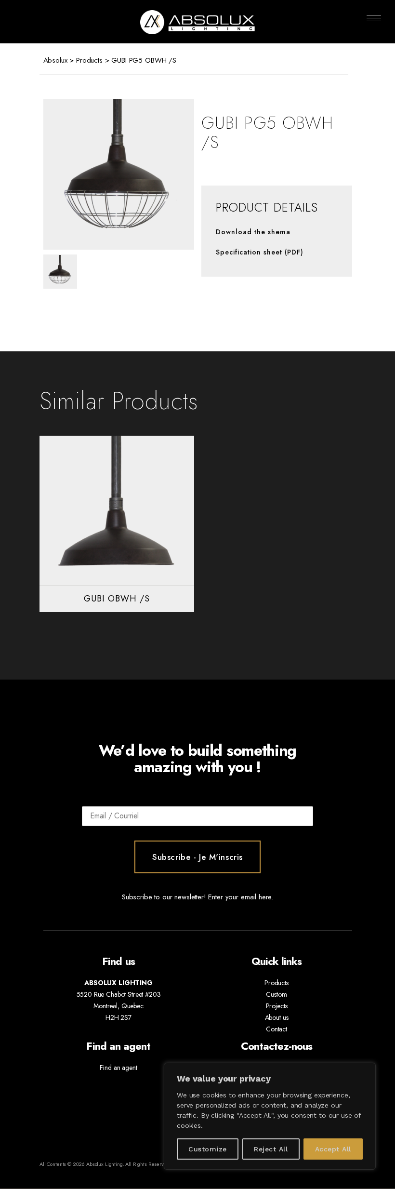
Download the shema (253, 232)
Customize (207, 1149)
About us (277, 1017)
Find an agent (118, 1067)
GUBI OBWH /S (117, 598)
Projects (277, 1006)
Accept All (333, 1149)
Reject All (271, 1149)
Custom (276, 994)
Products (89, 60)
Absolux (55, 60)
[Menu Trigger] (374, 18)
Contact (276, 1029)
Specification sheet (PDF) (259, 252)
